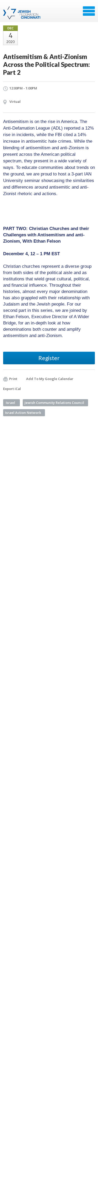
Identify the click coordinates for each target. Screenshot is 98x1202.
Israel (10, 402)
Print (13, 378)
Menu (89, 11)
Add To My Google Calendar (49, 378)
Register (49, 358)
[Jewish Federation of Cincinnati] (22, 12)
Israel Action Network (23, 412)
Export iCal (12, 388)
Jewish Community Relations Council (54, 402)
